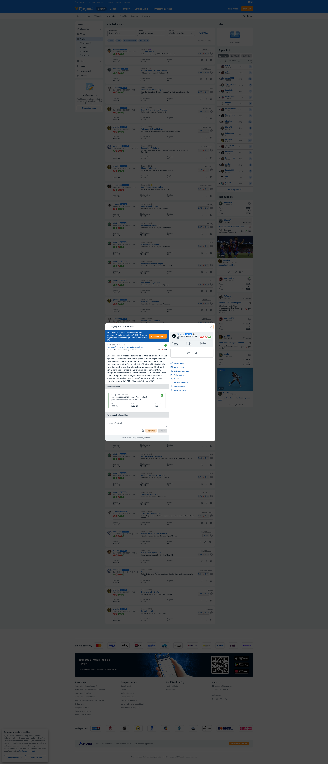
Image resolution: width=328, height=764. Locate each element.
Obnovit (151, 430)
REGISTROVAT (158, 336)
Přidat (162, 430)
